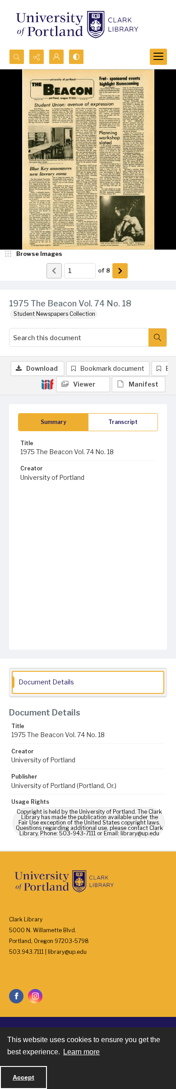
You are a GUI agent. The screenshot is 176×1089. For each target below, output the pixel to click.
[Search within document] (157, 337)
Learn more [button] (81, 1052)
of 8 (104, 270)
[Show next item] (120, 270)
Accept (23, 1077)
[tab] (53, 422)
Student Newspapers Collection (54, 313)
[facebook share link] (16, 996)
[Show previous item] (54, 270)
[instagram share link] (35, 996)
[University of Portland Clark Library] (76, 25)
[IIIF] (47, 384)
